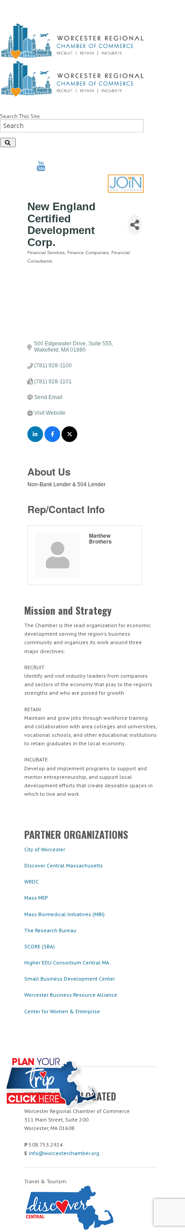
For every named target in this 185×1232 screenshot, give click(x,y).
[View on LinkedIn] (35, 440)
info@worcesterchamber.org (64, 1153)
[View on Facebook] (52, 440)
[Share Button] (135, 225)
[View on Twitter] (69, 440)
